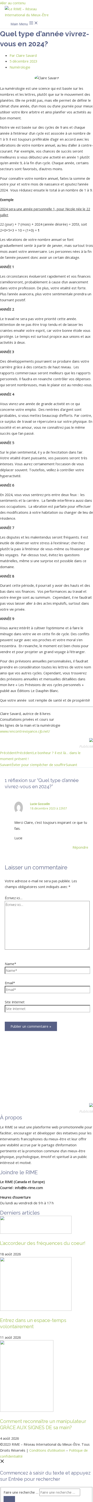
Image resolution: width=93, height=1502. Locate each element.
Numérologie (20, 67)
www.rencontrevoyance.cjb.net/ (25, 731)
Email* (10, 982)
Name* (10, 963)
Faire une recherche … (21, 1492)
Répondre (80, 847)
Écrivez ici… (13, 897)
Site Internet (15, 1002)
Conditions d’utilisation (47, 1450)
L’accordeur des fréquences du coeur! (42, 1243)
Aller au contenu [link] (13, 2)
